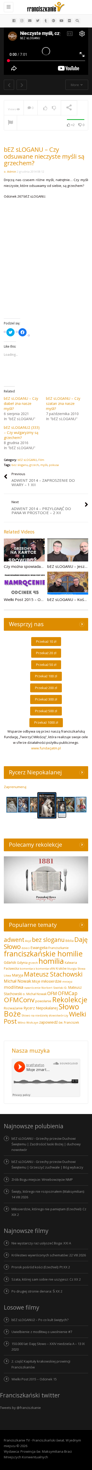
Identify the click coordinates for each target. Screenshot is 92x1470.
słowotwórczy (58, 1015)
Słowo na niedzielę (34, 1015)
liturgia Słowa (76, 968)
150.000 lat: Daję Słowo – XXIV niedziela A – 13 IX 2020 (48, 1346)
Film (41, 460)
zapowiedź (48, 1022)
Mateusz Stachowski (53, 974)
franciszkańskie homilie (43, 953)
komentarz (27, 968)
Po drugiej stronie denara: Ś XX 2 (37, 1291)
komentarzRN (45, 968)
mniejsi (67, 981)
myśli (44, 465)
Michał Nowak (17, 981)
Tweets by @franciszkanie (20, 1407)
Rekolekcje (69, 999)
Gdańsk (10, 962)
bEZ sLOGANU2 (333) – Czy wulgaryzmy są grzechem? (22, 432)
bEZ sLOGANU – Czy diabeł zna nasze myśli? (21, 403)
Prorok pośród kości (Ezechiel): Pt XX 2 (41, 1267)
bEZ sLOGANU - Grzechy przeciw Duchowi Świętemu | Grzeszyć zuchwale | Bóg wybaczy (47, 1164)
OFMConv (19, 999)
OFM (52, 993)
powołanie (43, 1001)
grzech (34, 465)
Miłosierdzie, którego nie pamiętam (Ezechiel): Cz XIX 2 (49, 1212)
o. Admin (10, 171)
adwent (14, 940)
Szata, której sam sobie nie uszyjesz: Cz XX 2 (46, 1279)
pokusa (54, 465)
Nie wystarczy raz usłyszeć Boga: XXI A (41, 1243)
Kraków (61, 968)
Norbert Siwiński (52, 988)
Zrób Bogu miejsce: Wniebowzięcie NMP (42, 1179)
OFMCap (67, 993)
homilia (51, 961)
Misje (36, 981)
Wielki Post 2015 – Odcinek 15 (34, 1379)
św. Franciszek (69, 1022)
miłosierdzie (51, 981)
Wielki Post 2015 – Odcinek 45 (30, 599)
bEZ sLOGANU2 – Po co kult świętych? (40, 1319)
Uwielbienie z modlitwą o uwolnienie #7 (42, 1331)
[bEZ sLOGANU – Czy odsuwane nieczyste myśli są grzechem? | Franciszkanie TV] (44, 6)
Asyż (28, 941)
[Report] (10, 123)
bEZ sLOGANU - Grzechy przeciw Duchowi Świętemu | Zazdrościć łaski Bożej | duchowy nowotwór (46, 1144)
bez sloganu (20, 465)
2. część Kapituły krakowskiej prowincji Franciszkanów (41, 1364)
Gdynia (22, 962)
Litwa (7, 975)
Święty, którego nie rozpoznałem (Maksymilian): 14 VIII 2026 (48, 1194)
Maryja (17, 975)
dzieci (25, 948)
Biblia (69, 941)
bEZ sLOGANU (27, 460)
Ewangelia (39, 947)
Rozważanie (13, 1008)
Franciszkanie (58, 948)
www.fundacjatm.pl (46, 748)
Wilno (22, 1022)
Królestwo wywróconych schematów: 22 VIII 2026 (49, 1255)
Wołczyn (32, 1022)
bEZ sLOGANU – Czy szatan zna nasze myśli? (63, 403)
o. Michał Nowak (35, 994)
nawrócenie (32, 988)
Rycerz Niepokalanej (41, 1007)
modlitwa (14, 987)
